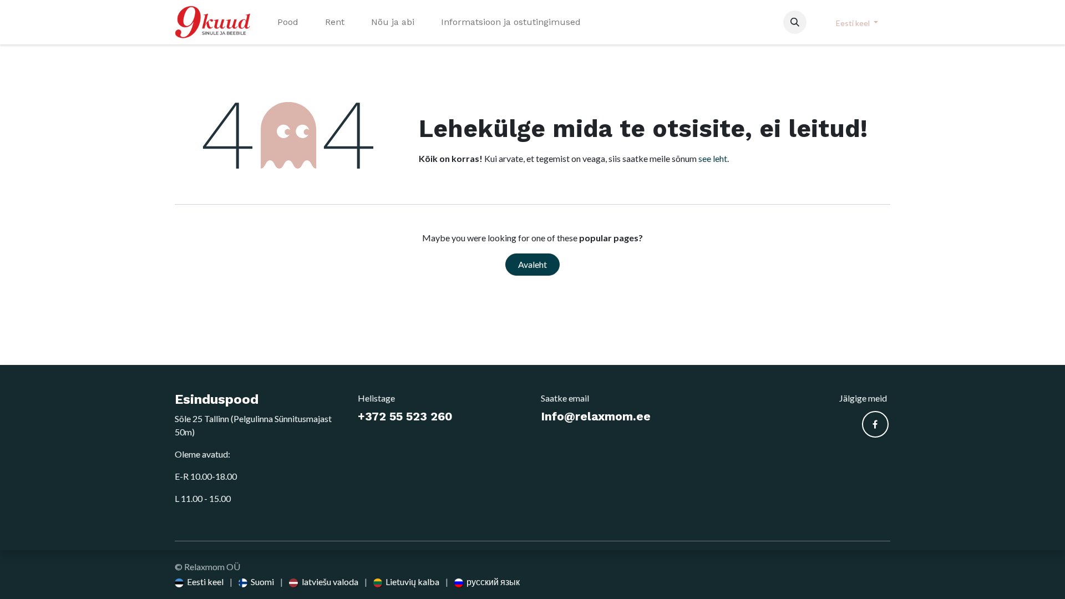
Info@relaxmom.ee (596, 416)
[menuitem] (288, 22)
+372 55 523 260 (405, 416)
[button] (795, 22)
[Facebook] (875, 424)
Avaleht (532, 264)
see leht (712, 158)
